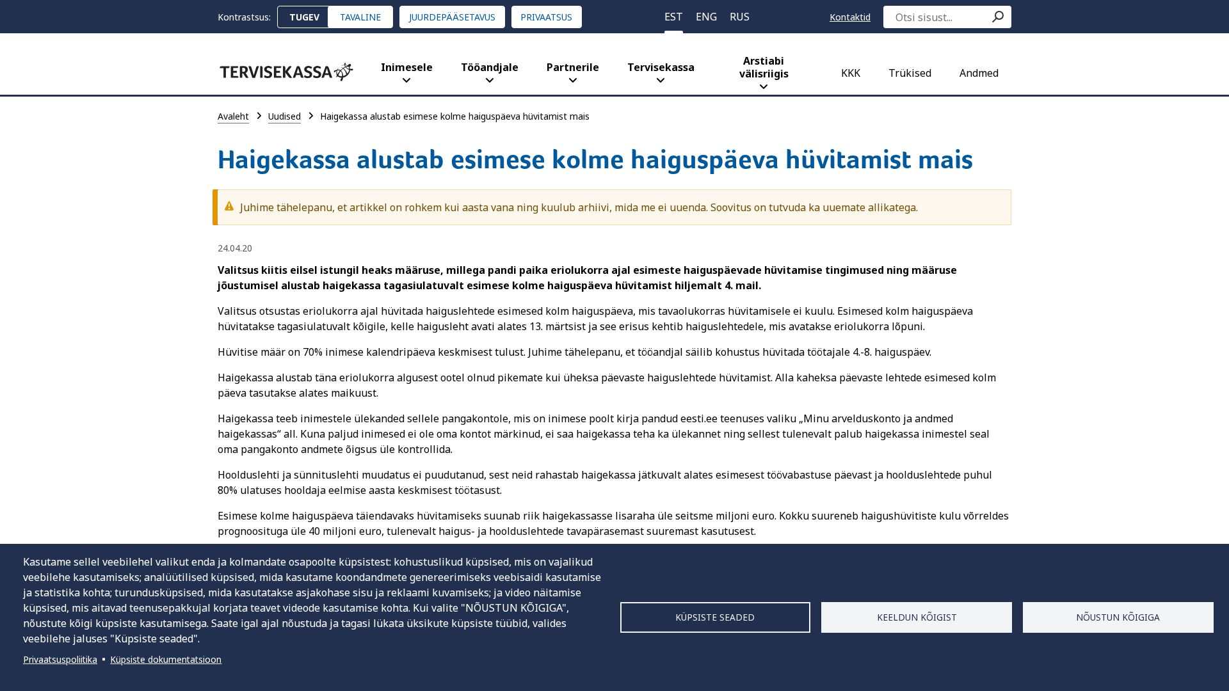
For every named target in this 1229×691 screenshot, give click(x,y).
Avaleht (233, 116)
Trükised (909, 73)
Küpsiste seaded (715, 617)
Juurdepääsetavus (452, 17)
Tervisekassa (661, 67)
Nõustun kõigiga (1118, 617)
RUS (740, 17)
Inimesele (407, 67)
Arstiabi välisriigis (764, 67)
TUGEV (304, 17)
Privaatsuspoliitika (60, 659)
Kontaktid (850, 17)
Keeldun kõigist (917, 617)
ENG (706, 17)
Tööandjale (489, 67)
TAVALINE (360, 17)
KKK (850, 73)
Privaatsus (546, 17)
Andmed (979, 73)
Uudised (284, 116)
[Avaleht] (286, 72)
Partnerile (573, 67)
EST (673, 17)
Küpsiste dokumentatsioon (165, 659)
